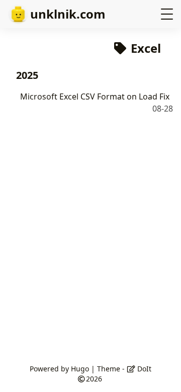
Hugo (80, 368)
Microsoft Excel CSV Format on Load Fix (94, 96)
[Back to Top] (163, 374)
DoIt (143, 368)
